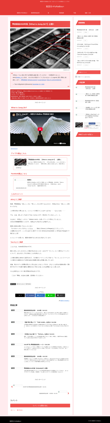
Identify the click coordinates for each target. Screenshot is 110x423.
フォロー (93, 123)
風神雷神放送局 (14, 148)
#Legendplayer (41, 80)
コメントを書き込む (40, 405)
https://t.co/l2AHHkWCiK (54, 80)
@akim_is (19, 77)
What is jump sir (21, 284)
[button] (60, 295)
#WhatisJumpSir (32, 80)
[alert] (87, 77)
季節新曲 (13, 284)
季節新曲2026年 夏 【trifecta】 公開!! (87, 29)
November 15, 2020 (38, 84)
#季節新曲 (24, 80)
